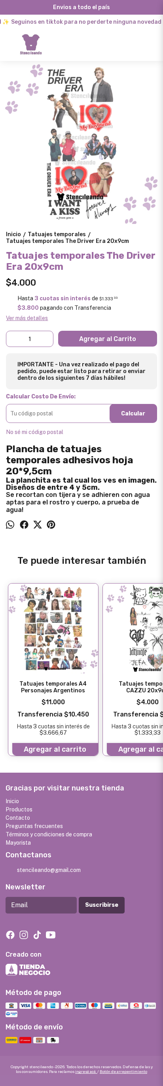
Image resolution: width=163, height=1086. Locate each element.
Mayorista (18, 843)
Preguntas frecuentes (34, 826)
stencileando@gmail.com (49, 870)
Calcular (133, 413)
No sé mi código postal (34, 432)
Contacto (18, 818)
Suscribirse (101, 905)
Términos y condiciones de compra (49, 834)
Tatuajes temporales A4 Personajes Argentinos (53, 687)
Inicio (12, 801)
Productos (19, 809)
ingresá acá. (86, 1071)
